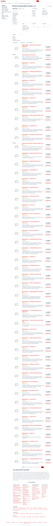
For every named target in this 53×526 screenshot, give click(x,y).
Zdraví (6, 3)
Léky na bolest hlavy (45, 487)
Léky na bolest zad (44, 486)
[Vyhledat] (37, 1)
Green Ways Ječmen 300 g (17, 489)
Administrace (21, 522)
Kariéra (28, 523)
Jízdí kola (40, 509)
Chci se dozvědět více (31, 482)
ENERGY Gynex (15, 497)
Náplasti (43, 497)
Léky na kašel (44, 492)
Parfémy (31, 509)
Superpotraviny (25, 504)
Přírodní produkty (15, 3)
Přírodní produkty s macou (26, 486)
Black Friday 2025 (15, 510)
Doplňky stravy (10, 3)
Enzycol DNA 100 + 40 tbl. (17, 498)
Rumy (28, 509)
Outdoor (43, 509)
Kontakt (25, 523)
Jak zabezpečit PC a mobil (38, 513)
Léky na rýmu (44, 493)
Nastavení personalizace (33, 522)
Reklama (45, 522)
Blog (16, 522)
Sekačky (36, 509)
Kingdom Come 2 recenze (29, 513)
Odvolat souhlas (40, 522)
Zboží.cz (3, 3)
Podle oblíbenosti (15, 42)
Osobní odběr (23, 42)
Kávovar (14, 509)
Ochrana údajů (26, 522)
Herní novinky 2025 (16, 513)
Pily (33, 509)
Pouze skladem (30, 42)
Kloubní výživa (34, 487)
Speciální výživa (34, 495)
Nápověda (13, 522)
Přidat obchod (8, 522)
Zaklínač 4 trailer (22, 513)
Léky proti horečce (44, 488)
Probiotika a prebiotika (35, 488)
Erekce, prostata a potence (36, 492)
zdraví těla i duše (41, 474)
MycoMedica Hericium (16, 486)
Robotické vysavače (23, 509)
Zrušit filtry (49, 6)
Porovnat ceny (48, 59)
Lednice (18, 509)
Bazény (47, 509)
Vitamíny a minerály (35, 486)
